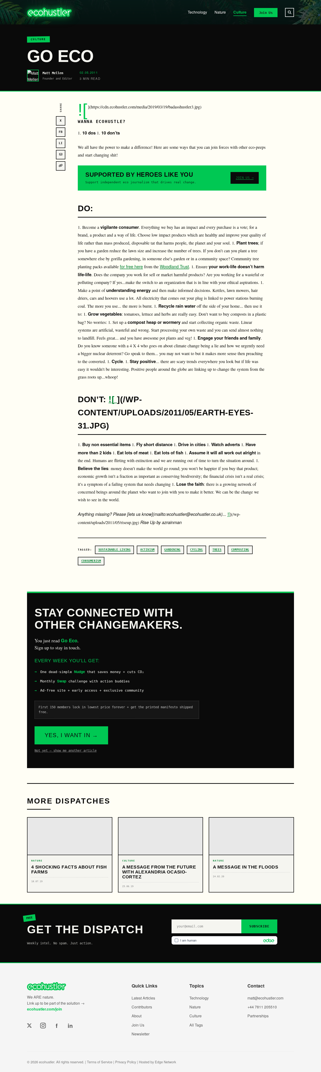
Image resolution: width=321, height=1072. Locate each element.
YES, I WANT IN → (71, 735)
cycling (196, 549)
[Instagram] (43, 1025)
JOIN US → (245, 178)
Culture (240, 12)
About (136, 1015)
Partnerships (258, 1015)
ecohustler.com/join (44, 1009)
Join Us (266, 12)
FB (61, 132)
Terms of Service (99, 1061)
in (70, 1026)
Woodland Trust (174, 266)
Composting (240, 549)
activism (147, 549)
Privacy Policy (125, 1061)
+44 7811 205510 (262, 1007)
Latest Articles (143, 998)
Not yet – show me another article (66, 750)
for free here (131, 266)
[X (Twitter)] (29, 1025)
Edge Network (165, 1061)
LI (61, 143)
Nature (220, 12)
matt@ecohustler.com (265, 998)
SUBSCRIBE (259, 926)
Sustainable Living (114, 549)
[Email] (60, 154)
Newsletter (140, 1034)
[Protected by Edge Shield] (267, 940)
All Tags (196, 1025)
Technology (197, 12)
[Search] (289, 12)
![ (113, 399)
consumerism (91, 561)
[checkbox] (224, 940)
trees (216, 549)
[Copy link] (60, 166)
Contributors (142, 1007)
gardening (172, 549)
